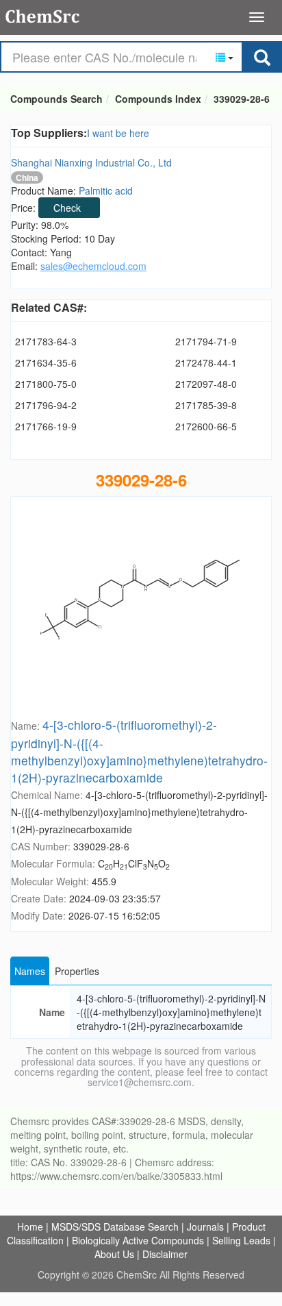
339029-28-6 (242, 99)
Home (30, 1226)
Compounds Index (158, 99)
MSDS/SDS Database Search (115, 1226)
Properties (77, 971)
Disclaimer (165, 1254)
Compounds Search (43, 16)
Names (29, 971)
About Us (114, 1254)
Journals (205, 1226)
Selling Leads (241, 1240)
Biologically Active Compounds (138, 1240)
